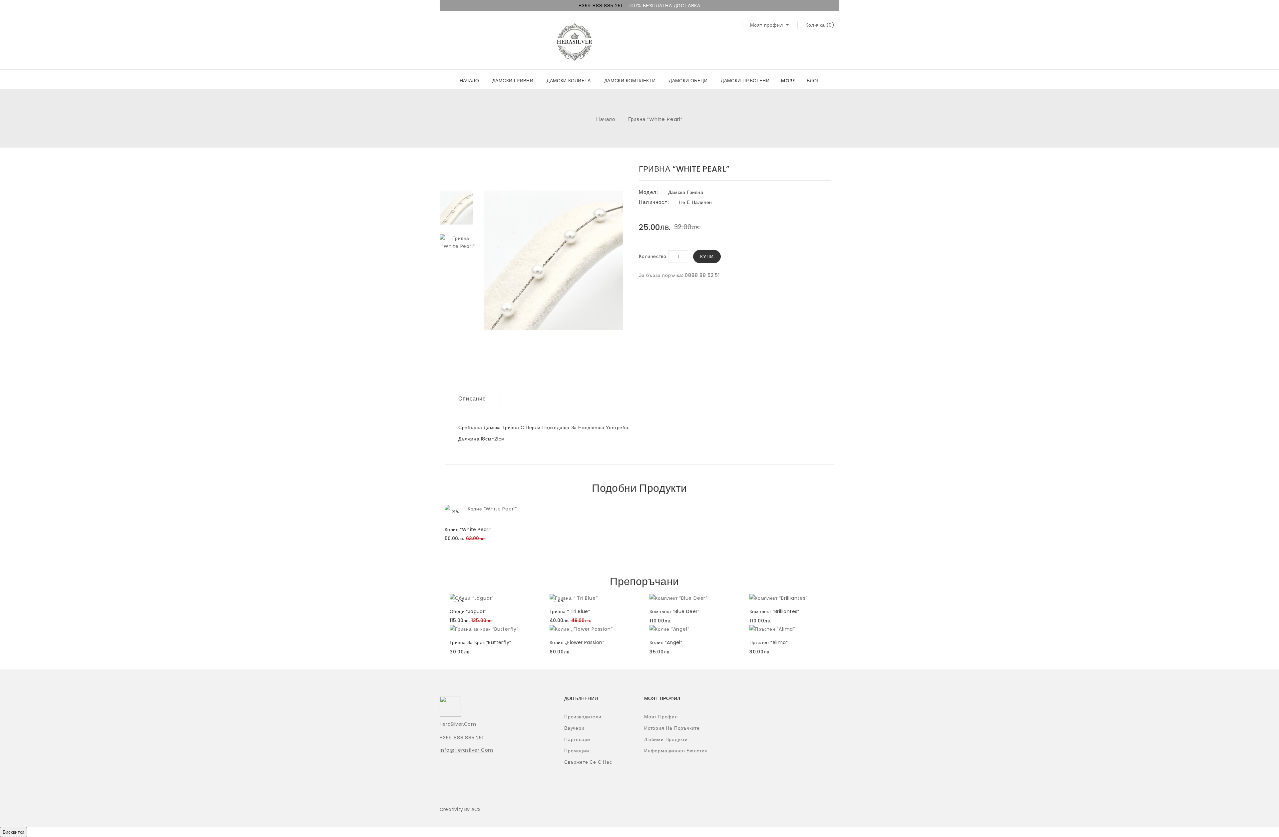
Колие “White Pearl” (468, 529)
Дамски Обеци (688, 80)
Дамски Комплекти (629, 80)
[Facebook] (732, 700)
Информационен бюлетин (676, 750)
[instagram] (745, 700)
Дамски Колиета (569, 80)
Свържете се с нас (588, 762)
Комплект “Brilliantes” (774, 611)
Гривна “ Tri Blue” (570, 611)
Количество (652, 256)
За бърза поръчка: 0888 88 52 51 (679, 275)
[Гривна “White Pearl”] (456, 207)
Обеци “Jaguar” (468, 611)
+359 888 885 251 (601, 5)
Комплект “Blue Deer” (674, 611)
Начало (469, 80)
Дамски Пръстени (745, 80)
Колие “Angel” (665, 642)
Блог (813, 80)
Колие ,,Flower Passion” (577, 642)
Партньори (577, 739)
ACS (476, 809)
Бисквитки (13, 832)
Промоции (576, 750)
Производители (582, 716)
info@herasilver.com (466, 750)
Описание (472, 399)
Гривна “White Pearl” (655, 119)
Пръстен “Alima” (768, 642)
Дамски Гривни (512, 80)
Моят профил (661, 716)
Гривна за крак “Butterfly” (480, 642)
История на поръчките (672, 728)
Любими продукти (666, 739)
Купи (707, 256)
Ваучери (574, 728)
